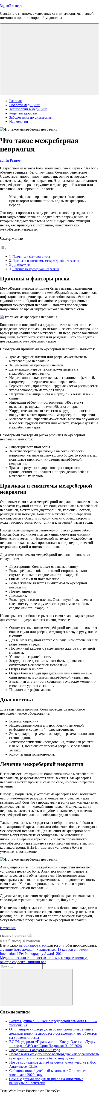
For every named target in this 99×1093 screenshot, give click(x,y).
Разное (15, 160)
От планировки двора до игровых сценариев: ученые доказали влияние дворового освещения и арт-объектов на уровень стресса (53, 1033)
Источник (8, 928)
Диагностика (21, 265)
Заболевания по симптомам (30, 117)
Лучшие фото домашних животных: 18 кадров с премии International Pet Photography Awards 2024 (44, 951)
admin (4, 160)
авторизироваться (33, 945)
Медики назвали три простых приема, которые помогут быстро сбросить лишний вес (44, 960)
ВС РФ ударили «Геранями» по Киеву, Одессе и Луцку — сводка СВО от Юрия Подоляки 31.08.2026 (52, 1044)
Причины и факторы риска (31, 256)
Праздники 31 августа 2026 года (34, 1050)
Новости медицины (24, 105)
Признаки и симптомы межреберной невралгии (45, 261)
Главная (15, 101)
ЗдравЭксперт (11, 6)
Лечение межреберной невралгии (35, 269)
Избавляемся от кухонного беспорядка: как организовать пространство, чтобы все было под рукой (54, 1056)
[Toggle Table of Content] (3, 249)
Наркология (18, 121)
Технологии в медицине (28, 109)
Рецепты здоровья (23, 113)
